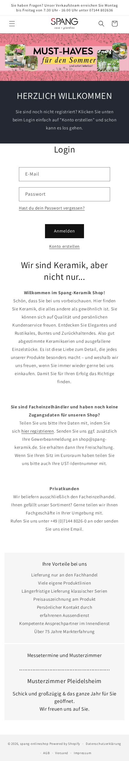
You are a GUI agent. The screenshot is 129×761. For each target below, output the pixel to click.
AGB (46, 753)
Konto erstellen (64, 246)
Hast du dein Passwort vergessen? (52, 208)
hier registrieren (37, 431)
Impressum (82, 753)
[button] (12, 23)
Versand (61, 753)
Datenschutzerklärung (103, 744)
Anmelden (64, 231)
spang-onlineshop (34, 744)
